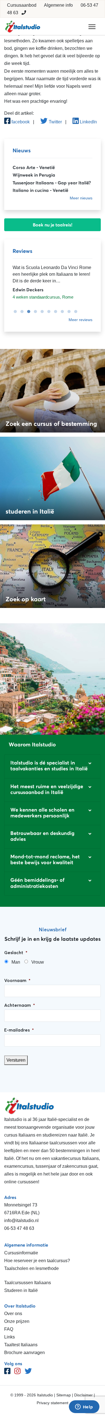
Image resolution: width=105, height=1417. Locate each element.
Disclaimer (83, 1395)
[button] (52, 766)
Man (15, 962)
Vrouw (37, 962)
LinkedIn (88, 121)
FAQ (8, 1329)
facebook (20, 121)
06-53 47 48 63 (19, 1228)
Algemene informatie (26, 1245)
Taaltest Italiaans (21, 1344)
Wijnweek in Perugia (34, 175)
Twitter (55, 121)
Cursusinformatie (21, 1252)
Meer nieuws (81, 198)
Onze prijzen (16, 1321)
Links (9, 1337)
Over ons (13, 1313)
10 (74, 311)
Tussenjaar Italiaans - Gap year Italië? (52, 182)
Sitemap (63, 1395)
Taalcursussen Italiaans (27, 1282)
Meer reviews (80, 319)
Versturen (15, 1060)
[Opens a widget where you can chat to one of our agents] (84, 1407)
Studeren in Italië (21, 1290)
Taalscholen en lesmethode (31, 1268)
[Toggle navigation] (92, 27)
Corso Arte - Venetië (34, 167)
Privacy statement (52, 1403)
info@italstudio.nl (21, 1220)
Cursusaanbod (21, 5)
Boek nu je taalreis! (53, 225)
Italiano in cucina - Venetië (40, 190)
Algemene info (58, 5)
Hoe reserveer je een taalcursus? (37, 1260)
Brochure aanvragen (24, 1352)
